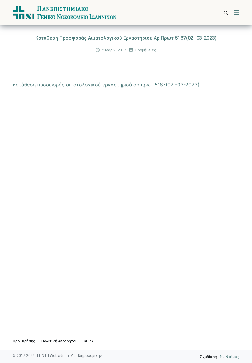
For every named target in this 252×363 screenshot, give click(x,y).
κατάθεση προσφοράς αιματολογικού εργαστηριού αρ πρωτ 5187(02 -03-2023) (106, 85)
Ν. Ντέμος (229, 356)
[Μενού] (236, 12)
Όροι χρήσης (24, 341)
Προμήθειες (145, 50)
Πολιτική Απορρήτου (59, 341)
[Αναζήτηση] (226, 13)
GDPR (88, 341)
